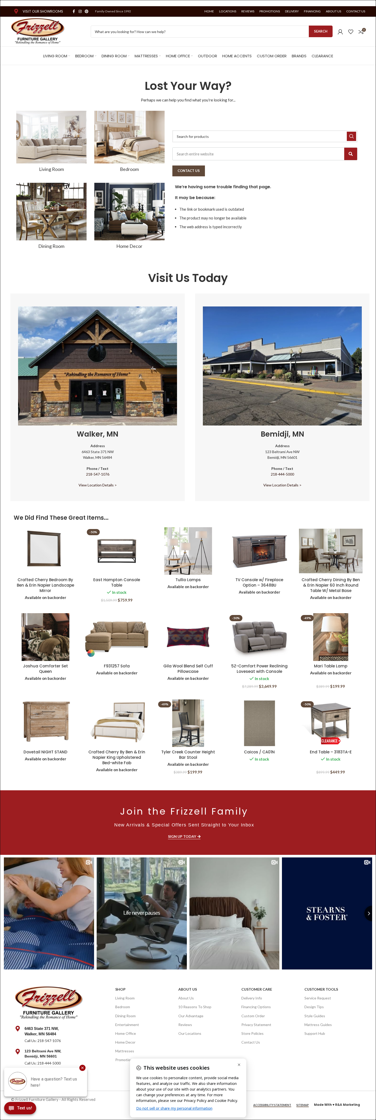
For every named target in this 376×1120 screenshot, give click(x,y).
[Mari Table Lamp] (331, 637)
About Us (187, 989)
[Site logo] (38, 31)
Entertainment (127, 1024)
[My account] (340, 32)
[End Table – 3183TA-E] (331, 723)
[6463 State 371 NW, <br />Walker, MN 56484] (18, 1028)
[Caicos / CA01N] (259, 723)
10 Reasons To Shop (194, 1007)
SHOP (120, 989)
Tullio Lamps (188, 579)
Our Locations (189, 1033)
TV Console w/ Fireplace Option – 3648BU (259, 582)
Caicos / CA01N (259, 752)
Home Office (125, 1033)
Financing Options (256, 1007)
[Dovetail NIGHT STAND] (45, 723)
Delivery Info (251, 998)
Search (320, 31)
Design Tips (314, 1007)
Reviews (185, 1024)
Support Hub (314, 1033)
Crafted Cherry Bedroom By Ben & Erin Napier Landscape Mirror (45, 585)
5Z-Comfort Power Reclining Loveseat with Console (259, 668)
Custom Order (253, 1016)
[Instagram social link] (80, 11)
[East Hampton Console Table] (117, 551)
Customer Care (256, 989)
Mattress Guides (318, 1024)
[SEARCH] (351, 136)
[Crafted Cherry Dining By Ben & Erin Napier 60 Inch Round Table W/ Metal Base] (331, 551)
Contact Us (250, 1042)
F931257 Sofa (117, 666)
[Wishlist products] (351, 32)
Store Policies (252, 1033)
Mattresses (124, 1051)
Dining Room (125, 1016)
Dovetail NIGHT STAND (45, 752)
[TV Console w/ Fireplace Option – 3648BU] (259, 551)
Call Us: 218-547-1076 (43, 1040)
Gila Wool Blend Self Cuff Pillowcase (188, 668)
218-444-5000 (282, 474)
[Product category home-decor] (129, 217)
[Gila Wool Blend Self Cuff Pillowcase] (188, 637)
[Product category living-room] (51, 143)
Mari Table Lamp (330, 666)
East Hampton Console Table (116, 582)
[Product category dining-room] (51, 217)
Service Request (317, 998)
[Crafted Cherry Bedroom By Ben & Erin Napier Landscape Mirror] (45, 551)
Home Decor (125, 1042)
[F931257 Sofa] (117, 637)
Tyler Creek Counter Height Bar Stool (188, 754)
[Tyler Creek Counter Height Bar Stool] (188, 723)
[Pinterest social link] (86, 11)
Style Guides (314, 1016)
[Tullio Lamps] (188, 551)
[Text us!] (20, 1109)
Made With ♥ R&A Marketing (337, 1104)
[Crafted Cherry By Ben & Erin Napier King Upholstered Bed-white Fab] (117, 723)
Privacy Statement (256, 1024)
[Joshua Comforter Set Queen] (45, 637)
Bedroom (122, 1007)
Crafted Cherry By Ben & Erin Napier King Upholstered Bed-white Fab (116, 757)
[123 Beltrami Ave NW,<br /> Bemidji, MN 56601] (18, 1051)
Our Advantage (190, 1016)
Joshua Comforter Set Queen (45, 668)
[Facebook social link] (74, 11)
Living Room (125, 998)
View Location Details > (98, 485)
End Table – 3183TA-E (331, 752)
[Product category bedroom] (129, 143)
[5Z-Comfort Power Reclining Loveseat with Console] (259, 637)
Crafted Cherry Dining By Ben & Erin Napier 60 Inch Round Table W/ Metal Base (331, 585)
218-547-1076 (97, 474)
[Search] (350, 154)
